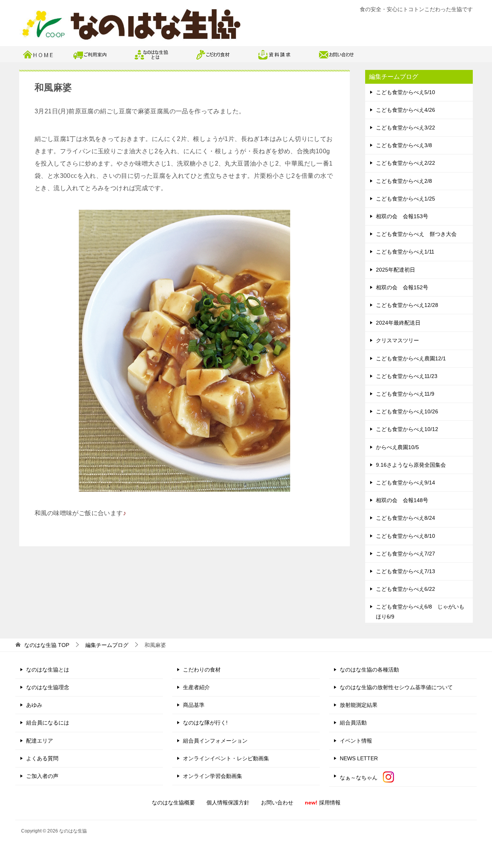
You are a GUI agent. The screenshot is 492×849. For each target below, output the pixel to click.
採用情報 (323, 802)
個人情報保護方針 (227, 802)
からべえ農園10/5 (397, 447)
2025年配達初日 (395, 270)
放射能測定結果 (358, 705)
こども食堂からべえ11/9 (405, 394)
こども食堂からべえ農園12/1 (411, 358)
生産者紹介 (196, 687)
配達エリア (39, 741)
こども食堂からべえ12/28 (407, 305)
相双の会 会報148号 (402, 500)
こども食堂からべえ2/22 (405, 163)
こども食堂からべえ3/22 (405, 127)
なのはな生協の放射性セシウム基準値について (396, 687)
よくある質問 (42, 758)
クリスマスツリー (397, 340)
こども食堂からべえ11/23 (406, 376)
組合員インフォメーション (215, 741)
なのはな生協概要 (173, 802)
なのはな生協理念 (47, 687)
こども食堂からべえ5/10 (405, 92)
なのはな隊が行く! (205, 723)
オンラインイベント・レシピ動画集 (226, 758)
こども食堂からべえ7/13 (405, 571)
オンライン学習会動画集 (212, 776)
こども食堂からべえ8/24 (405, 518)
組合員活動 (353, 723)
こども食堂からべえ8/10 (405, 536)
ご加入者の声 (42, 776)
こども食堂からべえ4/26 (405, 110)
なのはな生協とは (47, 670)
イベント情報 (356, 741)
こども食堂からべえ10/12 (407, 429)
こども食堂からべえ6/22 (405, 589)
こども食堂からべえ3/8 (404, 145)
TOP (46, 645)
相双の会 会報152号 (402, 287)
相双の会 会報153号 (402, 216)
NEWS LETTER (359, 758)
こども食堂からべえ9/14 (405, 482)
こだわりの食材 (202, 670)
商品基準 (193, 705)
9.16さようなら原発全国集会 (411, 465)
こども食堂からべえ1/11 (405, 252)
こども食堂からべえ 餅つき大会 (416, 234)
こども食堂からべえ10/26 (407, 411)
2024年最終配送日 (398, 323)
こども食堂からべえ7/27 (405, 554)
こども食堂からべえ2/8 (404, 181)
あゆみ (34, 705)
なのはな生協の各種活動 (369, 670)
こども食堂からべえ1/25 (405, 199)
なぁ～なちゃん (361, 777)
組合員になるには (47, 723)
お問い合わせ (277, 802)
